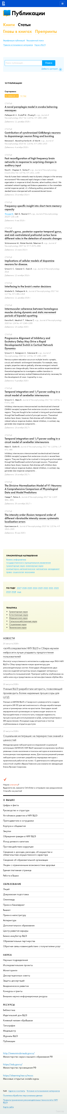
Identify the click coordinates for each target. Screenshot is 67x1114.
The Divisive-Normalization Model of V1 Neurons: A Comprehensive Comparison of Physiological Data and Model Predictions (33, 489)
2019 (8, 591)
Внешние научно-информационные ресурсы (25, 996)
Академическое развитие (16, 985)
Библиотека (9, 1010)
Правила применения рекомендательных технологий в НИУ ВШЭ (30, 1101)
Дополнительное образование (19, 925)
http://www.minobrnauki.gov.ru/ (19, 1053)
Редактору (60, 1111)
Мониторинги (10, 970)
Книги (9, 24)
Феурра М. (9, 214)
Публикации (28, 13)
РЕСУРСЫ (9, 1004)
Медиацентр (9, 1030)
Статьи (24, 24)
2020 (56, 588)
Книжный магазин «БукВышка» (18, 1020)
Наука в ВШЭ (39, 45)
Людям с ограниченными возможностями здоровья (29, 865)
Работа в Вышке (11, 875)
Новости (9, 638)
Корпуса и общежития (14, 825)
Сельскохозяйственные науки (23, 621)
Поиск (48, 63)
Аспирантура (9, 920)
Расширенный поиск (35, 40)
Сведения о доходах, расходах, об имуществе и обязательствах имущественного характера (27, 853)
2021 (51, 588)
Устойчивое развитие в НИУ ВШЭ (20, 815)
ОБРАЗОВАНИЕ (12, 884)
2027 (19, 588)
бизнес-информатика (16, 559)
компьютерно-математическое (20, 568)
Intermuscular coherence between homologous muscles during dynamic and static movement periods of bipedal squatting (31, 312)
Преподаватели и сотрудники (18, 820)
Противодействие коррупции (18, 846)
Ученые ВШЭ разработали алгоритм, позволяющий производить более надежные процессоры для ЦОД (32, 693)
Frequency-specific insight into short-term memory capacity (33, 207)
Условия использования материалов (43, 1091)
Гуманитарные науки (18, 611)
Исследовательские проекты (18, 965)
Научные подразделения (15, 960)
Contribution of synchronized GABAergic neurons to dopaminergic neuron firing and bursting (33, 134)
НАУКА (7, 954)
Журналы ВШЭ (10, 1036)
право (9, 572)
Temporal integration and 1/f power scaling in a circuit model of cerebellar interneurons (32, 393)
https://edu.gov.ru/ (12, 1064)
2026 (24, 588)
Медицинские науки (18, 617)
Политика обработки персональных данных (22, 1095)
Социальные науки (17, 624)
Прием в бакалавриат (14, 904)
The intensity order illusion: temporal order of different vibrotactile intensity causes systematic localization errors (32, 518)
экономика (30, 572)
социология (18, 572)
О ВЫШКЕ (9, 800)
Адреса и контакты (16, 1091)
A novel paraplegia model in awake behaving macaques (31, 108)
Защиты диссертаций (13, 980)
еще (19, 591)
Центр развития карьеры (15, 930)
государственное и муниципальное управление (28, 562)
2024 (35, 588)
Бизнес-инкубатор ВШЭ (15, 935)
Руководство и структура (16, 810)
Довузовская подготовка (16, 894)
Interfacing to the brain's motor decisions (28, 286)
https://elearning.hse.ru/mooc (18, 1075)
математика (41, 568)
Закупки (7, 831)
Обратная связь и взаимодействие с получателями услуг (31, 946)
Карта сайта (8, 1107)
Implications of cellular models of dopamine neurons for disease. (29, 262)
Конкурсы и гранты (12, 991)
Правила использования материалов (18, 45)
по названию (10, 96)
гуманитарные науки (15, 565)
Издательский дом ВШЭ (15, 1015)
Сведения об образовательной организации (25, 859)
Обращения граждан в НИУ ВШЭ (19, 836)
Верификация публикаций (14, 40)
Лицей (6, 889)
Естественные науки (18, 614)
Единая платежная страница (17, 870)
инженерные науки (34, 565)
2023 (40, 588)
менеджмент (54, 568)
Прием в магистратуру (14, 915)
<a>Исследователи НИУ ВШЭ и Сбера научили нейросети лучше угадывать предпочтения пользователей (31, 652)
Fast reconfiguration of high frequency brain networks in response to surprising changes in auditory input (31, 162)
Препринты (46, 31)
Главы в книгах (17, 31)
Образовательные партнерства (19, 941)
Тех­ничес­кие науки (17, 627)
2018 (14, 591)
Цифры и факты (11, 805)
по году (23, 96)
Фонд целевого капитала (16, 841)
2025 (29, 588)
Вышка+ (7, 909)
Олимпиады (9, 899)
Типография (9, 1025)
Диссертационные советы (16, 975)
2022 (45, 588)
